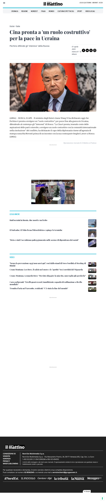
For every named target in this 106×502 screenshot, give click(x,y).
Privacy (6, 461)
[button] (53, 192)
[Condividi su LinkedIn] (87, 50)
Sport (79, 11)
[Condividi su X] (91, 50)
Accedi (101, 3)
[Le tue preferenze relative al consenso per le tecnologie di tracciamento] (102, 498)
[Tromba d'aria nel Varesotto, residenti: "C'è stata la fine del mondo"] (92, 289)
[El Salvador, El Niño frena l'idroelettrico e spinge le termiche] (92, 233)
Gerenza (7, 458)
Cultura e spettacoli (66, 11)
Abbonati (95, 3)
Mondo (51, 11)
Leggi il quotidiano (85, 3)
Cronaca (14, 11)
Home (12, 26)
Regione (24, 11)
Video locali (90, 11)
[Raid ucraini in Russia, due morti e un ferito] (92, 223)
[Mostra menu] (4, 3)
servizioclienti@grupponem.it (64, 472)
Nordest (34, 11)
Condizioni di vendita (9, 455)
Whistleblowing (10, 463)
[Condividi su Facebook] (83, 50)
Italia (43, 11)
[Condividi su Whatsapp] (94, 50)
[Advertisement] (53, 18)
